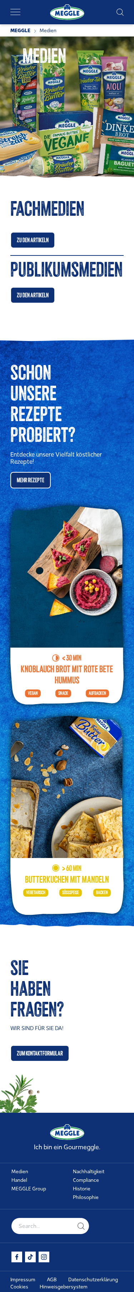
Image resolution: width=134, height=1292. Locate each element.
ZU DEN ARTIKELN (33, 240)
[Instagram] (44, 1257)
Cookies (19, 1287)
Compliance (86, 1180)
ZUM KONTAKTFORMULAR (40, 1053)
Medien (19, 1172)
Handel (19, 1180)
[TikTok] (30, 1257)
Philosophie (86, 1197)
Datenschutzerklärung (93, 1280)
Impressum (22, 1280)
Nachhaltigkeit (88, 1172)
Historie (81, 1189)
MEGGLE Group (28, 1189)
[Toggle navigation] (15, 12)
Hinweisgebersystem (64, 1287)
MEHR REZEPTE (30, 480)
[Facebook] (16, 1257)
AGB (52, 1280)
